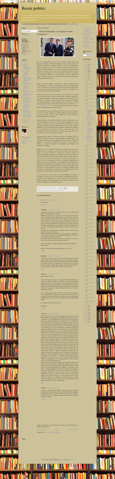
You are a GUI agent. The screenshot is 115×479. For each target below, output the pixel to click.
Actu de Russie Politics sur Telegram (88, 30)
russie (59, 190)
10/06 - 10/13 (89, 160)
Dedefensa (87, 35)
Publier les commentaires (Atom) (52, 432)
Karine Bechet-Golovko (27, 138)
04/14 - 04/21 (89, 249)
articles (25, 63)
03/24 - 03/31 (89, 260)
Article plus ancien (73, 429)
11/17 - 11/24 (89, 102)
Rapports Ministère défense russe (89, 38)
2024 (86, 66)
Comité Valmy (88, 33)
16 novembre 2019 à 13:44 (53, 209)
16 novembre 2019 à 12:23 (52, 200)
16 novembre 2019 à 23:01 (53, 256)
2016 (86, 310)
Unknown (43, 200)
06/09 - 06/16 (89, 219)
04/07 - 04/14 (89, 253)
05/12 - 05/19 (89, 234)
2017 (86, 308)
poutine (55, 190)
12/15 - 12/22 (89, 87)
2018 (86, 305)
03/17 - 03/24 (89, 264)
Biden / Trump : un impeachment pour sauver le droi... (89, 122)
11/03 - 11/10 (89, 145)
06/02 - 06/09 (89, 223)
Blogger (71, 459)
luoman (61, 459)
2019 (86, 78)
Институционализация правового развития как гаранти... (27, 86)
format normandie (46, 190)
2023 (86, 69)
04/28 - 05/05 (89, 242)
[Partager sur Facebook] (65, 188)
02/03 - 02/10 (89, 286)
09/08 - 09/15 (89, 175)
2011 (86, 321)
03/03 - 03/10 (89, 271)
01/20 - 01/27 (89, 294)
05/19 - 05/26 (89, 230)
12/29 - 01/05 (89, 80)
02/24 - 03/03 (89, 275)
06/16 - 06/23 (89, 215)
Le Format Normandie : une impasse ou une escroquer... (89, 113)
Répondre (43, 204)
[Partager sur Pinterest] (66, 188)
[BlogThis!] (61, 188)
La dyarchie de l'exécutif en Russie (26, 121)
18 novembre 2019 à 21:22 (52, 274)
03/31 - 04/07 (89, 256)
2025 (86, 64)
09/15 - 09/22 (89, 171)
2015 (86, 312)
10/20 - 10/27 (89, 152)
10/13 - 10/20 (89, 156)
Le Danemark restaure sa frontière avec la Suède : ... (89, 131)
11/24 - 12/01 (89, 99)
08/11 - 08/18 (89, 189)
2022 (86, 71)
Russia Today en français (88, 42)
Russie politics (33, 8)
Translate (27, 35)
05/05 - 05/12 (89, 238)
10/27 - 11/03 (89, 148)
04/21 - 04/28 (89, 245)
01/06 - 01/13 (89, 301)
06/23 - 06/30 (89, 212)
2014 (86, 315)
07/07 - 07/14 (89, 204)
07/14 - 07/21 (89, 201)
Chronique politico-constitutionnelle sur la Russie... (27, 67)
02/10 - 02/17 (89, 282)
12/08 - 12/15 (89, 91)
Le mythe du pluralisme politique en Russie (26, 73)
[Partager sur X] (63, 188)
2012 (86, 319)
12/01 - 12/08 (89, 95)
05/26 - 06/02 (89, 227)
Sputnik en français (87, 46)
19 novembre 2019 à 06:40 (52, 313)
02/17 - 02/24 (89, 279)
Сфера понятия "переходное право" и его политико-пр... (27, 100)
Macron (51, 190)
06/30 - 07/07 (89, 208)
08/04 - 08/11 (89, 193)
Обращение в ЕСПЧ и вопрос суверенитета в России (27, 79)
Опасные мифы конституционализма (27, 116)
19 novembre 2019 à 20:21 (52, 388)
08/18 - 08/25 (89, 186)
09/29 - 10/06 (89, 163)
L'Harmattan (25, 54)
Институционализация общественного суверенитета (27, 93)
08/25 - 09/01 (89, 182)
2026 (86, 62)
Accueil (57, 429)
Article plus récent (41, 429)
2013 (86, 317)
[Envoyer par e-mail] (60, 188)
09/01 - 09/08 (89, 178)
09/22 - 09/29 (89, 167)
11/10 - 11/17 (89, 106)
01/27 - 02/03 (89, 290)
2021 (86, 73)
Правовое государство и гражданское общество (26, 106)
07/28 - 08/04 (89, 197)
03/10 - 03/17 (89, 268)
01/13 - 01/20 (89, 297)
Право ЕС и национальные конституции (27, 111)
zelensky (62, 190)
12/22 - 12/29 (89, 84)
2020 (86, 76)
